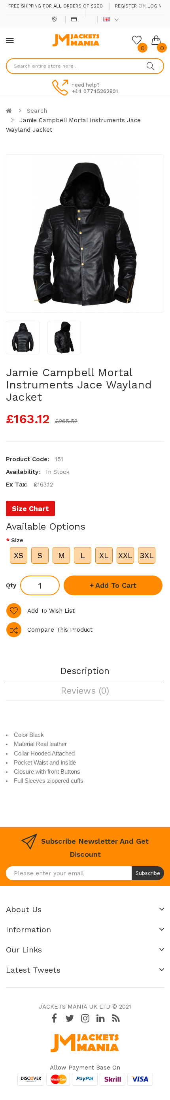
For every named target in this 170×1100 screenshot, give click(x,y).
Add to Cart (115, 585)
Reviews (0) (85, 690)
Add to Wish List (51, 610)
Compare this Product (60, 629)
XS (18, 555)
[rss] (116, 1018)
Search (37, 110)
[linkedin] (100, 1018)
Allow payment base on (85, 1067)
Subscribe (148, 873)
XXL (125, 555)
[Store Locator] (55, 19)
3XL (147, 555)
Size (17, 540)
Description (85, 671)
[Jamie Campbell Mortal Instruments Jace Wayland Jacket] (23, 337)
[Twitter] (69, 1018)
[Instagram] (85, 1018)
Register (126, 6)
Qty (11, 585)
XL (104, 555)
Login (154, 6)
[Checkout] (75, 19)
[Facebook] (54, 1018)
